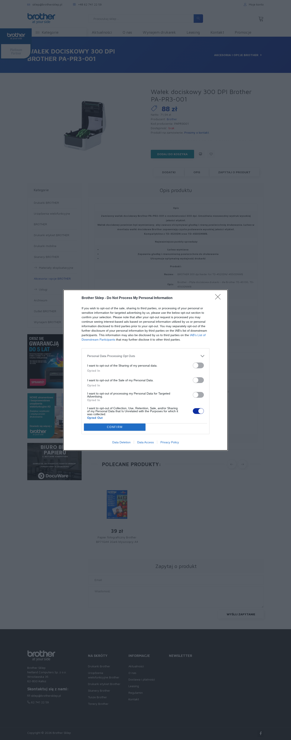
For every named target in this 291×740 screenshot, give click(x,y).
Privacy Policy (169, 442)
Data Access (145, 442)
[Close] (219, 298)
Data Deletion (121, 442)
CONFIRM (115, 427)
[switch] (198, 365)
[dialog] (145, 370)
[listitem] (145, 356)
